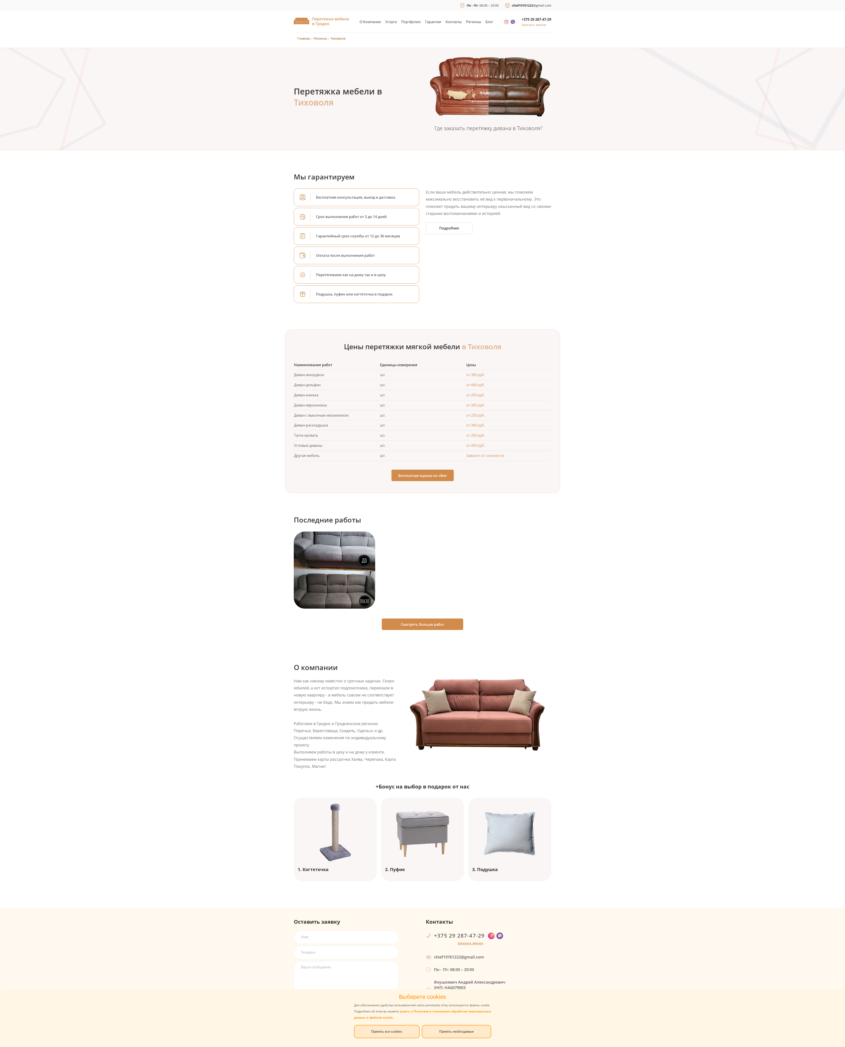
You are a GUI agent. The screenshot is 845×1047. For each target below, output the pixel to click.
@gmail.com (531, 5)
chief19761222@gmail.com (459, 957)
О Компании (370, 21)
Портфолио (411, 21)
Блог (489, 21)
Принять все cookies (386, 1031)
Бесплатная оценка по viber (422, 475)
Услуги (391, 21)
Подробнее (449, 228)
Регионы (473, 21)
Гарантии (433, 21)
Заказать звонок (534, 25)
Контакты (454, 21)
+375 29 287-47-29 (536, 19)
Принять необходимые (456, 1031)
